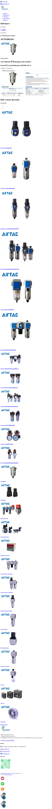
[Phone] (3, 790)
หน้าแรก (5, 13)
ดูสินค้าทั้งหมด (4, 724)
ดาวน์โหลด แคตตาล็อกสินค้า (7, 740)
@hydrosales (4, 1)
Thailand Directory (8, 774)
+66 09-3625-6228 (5, 751)
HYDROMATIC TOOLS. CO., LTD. (7, 773)
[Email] (3, 780)
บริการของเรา (6, 18)
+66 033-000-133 (5, 749)
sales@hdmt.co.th (5, 4)
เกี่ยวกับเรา (5, 16)
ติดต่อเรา (5, 20)
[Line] (3, 785)
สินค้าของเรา (6, 15)
